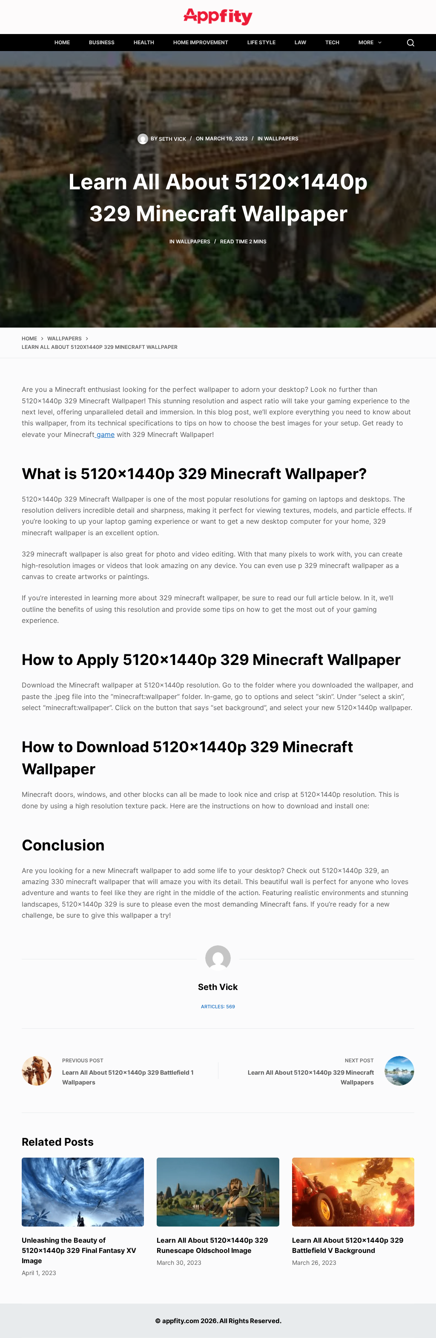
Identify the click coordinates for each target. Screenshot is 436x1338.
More (366, 42)
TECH (332, 42)
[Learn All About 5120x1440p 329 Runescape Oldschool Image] (218, 1192)
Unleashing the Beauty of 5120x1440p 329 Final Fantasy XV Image (79, 1250)
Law (300, 42)
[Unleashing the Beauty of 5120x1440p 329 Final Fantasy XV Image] (83, 1192)
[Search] (410, 42)
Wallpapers (281, 138)
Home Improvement (200, 42)
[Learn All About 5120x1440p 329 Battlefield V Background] (353, 1192)
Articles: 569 (218, 1007)
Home (62, 42)
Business (102, 42)
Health (144, 42)
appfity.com (180, 1321)
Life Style (261, 42)
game (105, 434)
